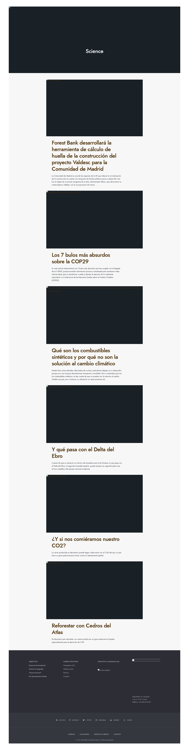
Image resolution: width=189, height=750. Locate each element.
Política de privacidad (107, 740)
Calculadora (84, 734)
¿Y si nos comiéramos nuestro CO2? (85, 542)
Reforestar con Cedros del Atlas (81, 629)
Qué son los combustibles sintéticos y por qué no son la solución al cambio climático (85, 357)
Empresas (71, 734)
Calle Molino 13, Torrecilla (140, 697)
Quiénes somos (68, 669)
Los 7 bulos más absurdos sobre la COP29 (81, 258)
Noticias (66, 673)
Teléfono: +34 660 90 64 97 (141, 702)
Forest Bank (84, 740)
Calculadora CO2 (69, 665)
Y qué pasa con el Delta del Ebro (83, 453)
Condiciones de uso (94, 740)
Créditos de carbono (101, 734)
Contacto (66, 676)
